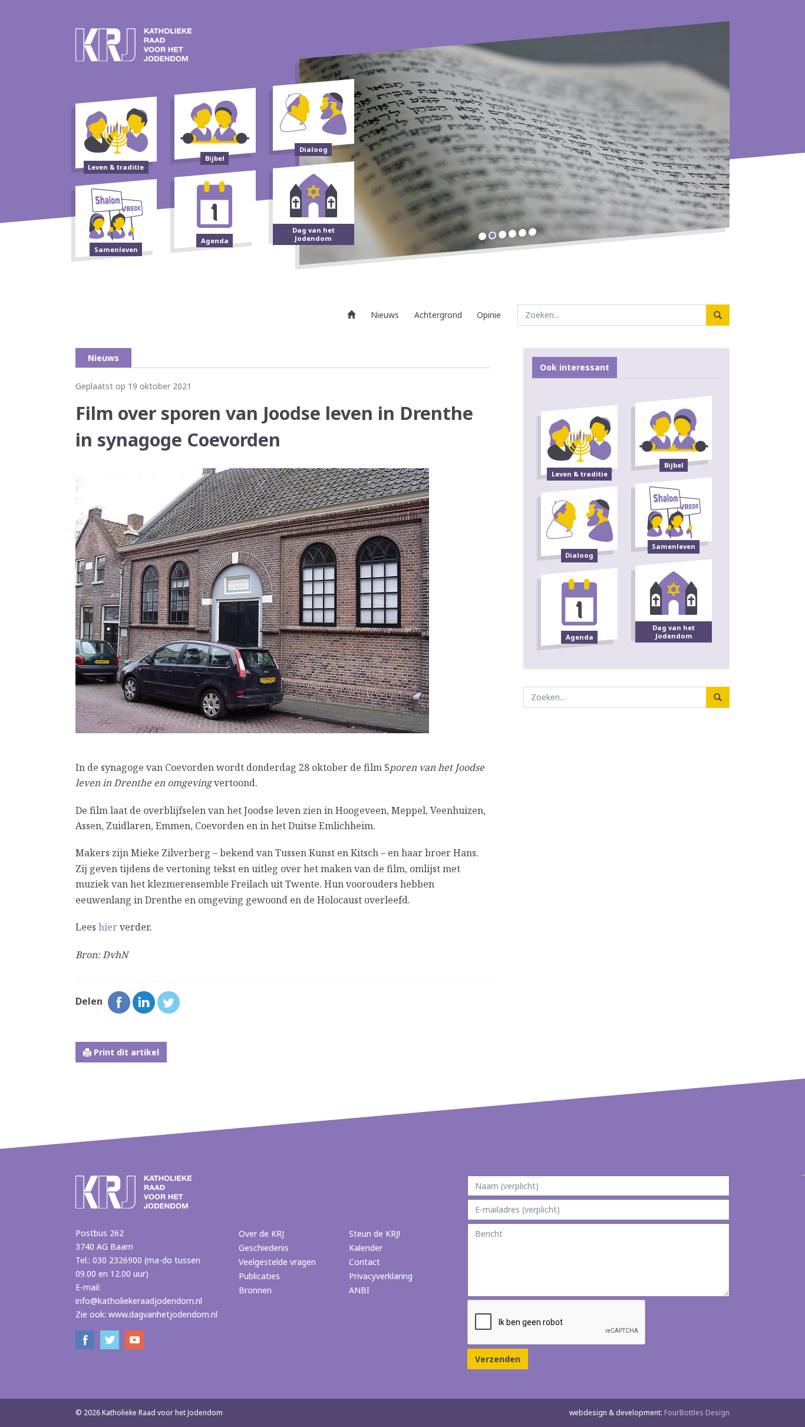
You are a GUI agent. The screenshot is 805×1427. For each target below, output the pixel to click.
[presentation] (556, 1323)
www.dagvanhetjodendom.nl (162, 1314)
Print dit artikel (125, 1052)
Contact (364, 1261)
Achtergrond (438, 314)
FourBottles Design (649, 1413)
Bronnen (255, 1290)
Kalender (365, 1247)
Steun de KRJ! (374, 1233)
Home (352, 315)
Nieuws (385, 314)
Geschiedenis (264, 1247)
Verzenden (497, 1359)
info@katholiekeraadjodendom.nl (138, 1300)
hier (107, 927)
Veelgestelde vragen (277, 1261)
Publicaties (259, 1276)
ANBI (359, 1290)
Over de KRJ (261, 1233)
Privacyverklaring (381, 1276)
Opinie (489, 314)
